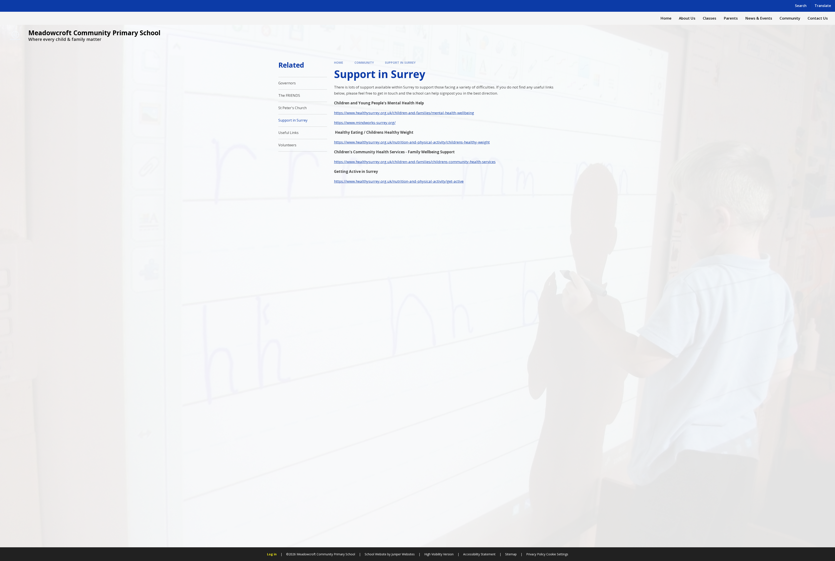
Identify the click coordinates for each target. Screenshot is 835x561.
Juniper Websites (403, 554)
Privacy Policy (535, 554)
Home (338, 62)
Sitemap (511, 554)
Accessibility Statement (479, 554)
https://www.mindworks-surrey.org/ (365, 122)
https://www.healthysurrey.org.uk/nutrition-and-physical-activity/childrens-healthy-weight (412, 142)
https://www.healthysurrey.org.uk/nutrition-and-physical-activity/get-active (399, 181)
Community (364, 62)
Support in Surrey (400, 62)
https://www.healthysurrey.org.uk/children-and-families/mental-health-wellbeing (404, 112)
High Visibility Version (439, 554)
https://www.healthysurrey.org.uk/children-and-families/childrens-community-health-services (415, 161)
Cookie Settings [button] (557, 554)
